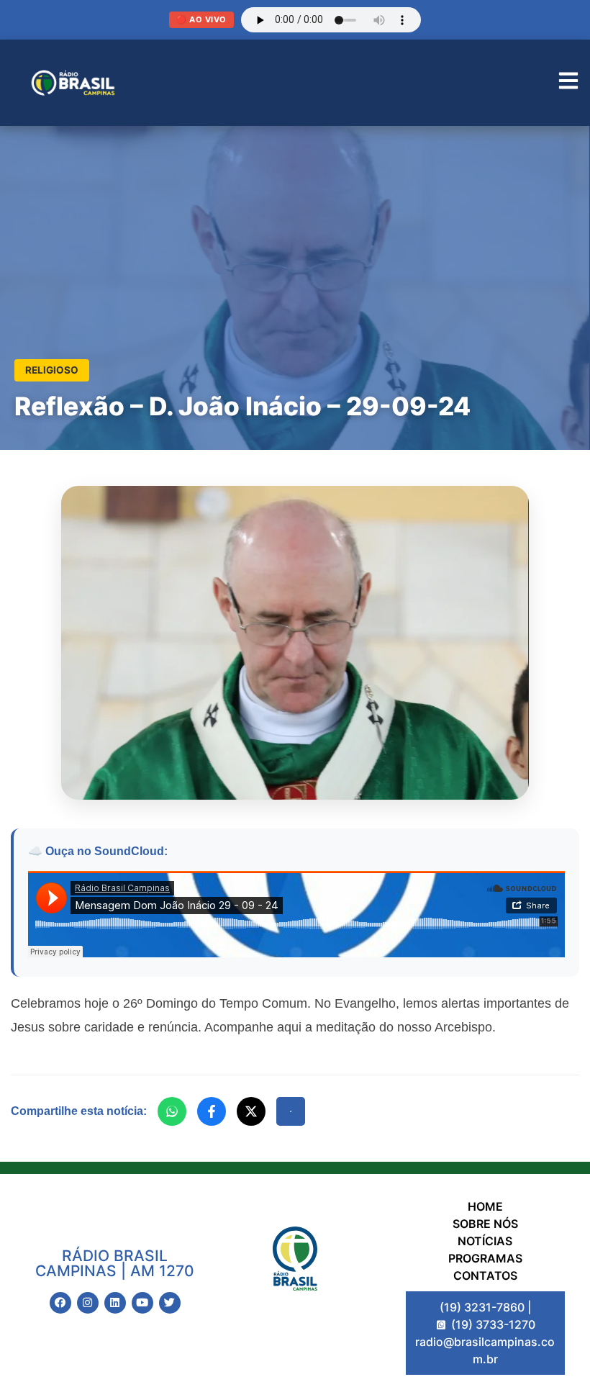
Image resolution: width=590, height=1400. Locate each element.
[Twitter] (170, 1303)
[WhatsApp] (172, 1111)
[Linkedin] (115, 1303)
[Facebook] (211, 1111)
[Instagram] (88, 1303)
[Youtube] (142, 1303)
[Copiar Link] (290, 1111)
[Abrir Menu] (568, 83)
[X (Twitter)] (251, 1111)
